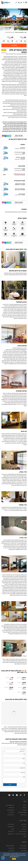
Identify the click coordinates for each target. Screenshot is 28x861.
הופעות (24, 836)
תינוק (8, 41)
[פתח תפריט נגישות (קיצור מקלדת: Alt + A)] (3, 858)
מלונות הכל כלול (10, 824)
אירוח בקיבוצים (11, 826)
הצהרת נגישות (23, 815)
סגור (14, 859)
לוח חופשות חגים (10, 810)
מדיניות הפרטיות (10, 815)
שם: (24, 754)
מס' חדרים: (23, 772)
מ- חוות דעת (3, 52)
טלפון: (24, 758)
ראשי (25, 32)
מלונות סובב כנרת (22, 848)
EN (23, 2)
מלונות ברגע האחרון (22, 812)
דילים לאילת (11, 812)
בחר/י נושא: (23, 749)
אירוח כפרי (24, 826)
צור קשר (24, 807)
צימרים (12, 829)
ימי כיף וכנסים (11, 831)
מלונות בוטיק (23, 824)
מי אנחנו (24, 805)
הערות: (24, 777)
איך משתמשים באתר (10, 805)
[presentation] (25, 290)
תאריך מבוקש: (22, 768)
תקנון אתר (24, 810)
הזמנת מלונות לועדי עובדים (20, 834)
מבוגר (25, 41)
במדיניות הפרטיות (13, 856)
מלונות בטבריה (11, 848)
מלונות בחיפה (23, 850)
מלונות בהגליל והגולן (19, 32)
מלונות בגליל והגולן (10, 845)
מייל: (24, 763)
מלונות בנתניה (11, 850)
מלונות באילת (23, 845)
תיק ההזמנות (11, 807)
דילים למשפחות (11, 834)
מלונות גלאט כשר (22, 831)
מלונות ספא (23, 829)
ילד (17, 41)
